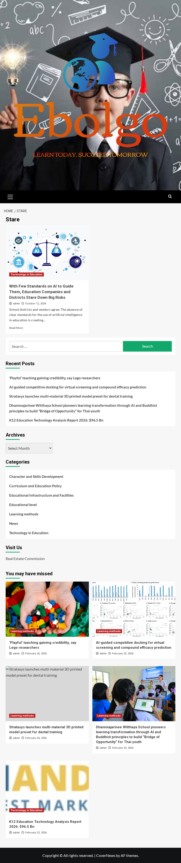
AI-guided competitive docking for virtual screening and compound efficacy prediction (77, 387)
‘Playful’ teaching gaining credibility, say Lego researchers (54, 378)
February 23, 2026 (122, 747)
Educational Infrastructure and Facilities (41, 495)
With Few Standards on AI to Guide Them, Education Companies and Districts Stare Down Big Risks (41, 292)
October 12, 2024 (35, 303)
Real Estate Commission (25, 558)
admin (16, 303)
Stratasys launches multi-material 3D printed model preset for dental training (71, 396)
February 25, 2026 (122, 653)
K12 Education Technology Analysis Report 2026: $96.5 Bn (56, 420)
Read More (16, 328)
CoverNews (105, 855)
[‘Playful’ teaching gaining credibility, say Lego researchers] (47, 609)
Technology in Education (26, 274)
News (13, 523)
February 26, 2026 (36, 653)
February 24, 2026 (36, 738)
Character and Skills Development (36, 476)
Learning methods (23, 514)
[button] (10, 196)
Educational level (23, 504)
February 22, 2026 (36, 832)
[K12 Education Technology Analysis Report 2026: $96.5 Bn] (47, 788)
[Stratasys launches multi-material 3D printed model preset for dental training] (47, 693)
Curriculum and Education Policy (35, 486)
